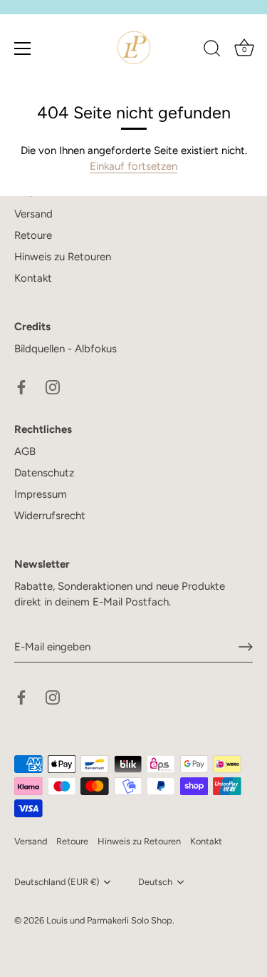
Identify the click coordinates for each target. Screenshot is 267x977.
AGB (25, 451)
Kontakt (33, 278)
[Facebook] (21, 386)
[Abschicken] (246, 647)
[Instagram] (53, 386)
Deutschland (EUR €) (56, 881)
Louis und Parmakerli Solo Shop (109, 920)
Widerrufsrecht (49, 515)
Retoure (33, 235)
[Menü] (22, 48)
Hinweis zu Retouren (62, 256)
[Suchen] (212, 50)
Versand (33, 214)
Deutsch (155, 881)
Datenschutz (44, 472)
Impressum (40, 494)
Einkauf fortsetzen (133, 166)
